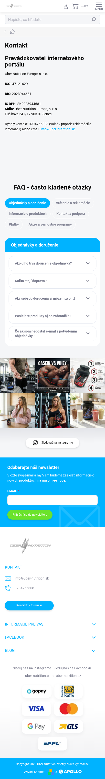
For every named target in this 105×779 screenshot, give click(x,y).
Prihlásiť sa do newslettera (29, 514)
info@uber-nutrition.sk (58, 129)
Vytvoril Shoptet (33, 772)
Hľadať (93, 19)
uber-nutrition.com (39, 676)
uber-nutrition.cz (68, 676)
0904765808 (24, 588)
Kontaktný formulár (29, 605)
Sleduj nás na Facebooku (72, 668)
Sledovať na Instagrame (57, 442)
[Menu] (99, 6)
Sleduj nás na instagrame (32, 668)
